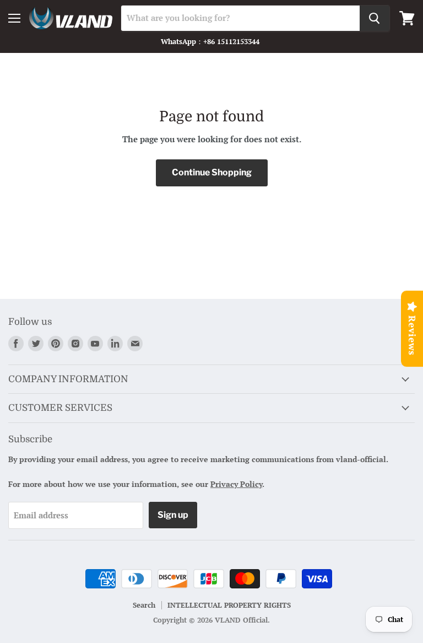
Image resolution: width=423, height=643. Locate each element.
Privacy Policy (236, 484)
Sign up (173, 515)
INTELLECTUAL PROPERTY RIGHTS (229, 605)
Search (144, 605)
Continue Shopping (212, 172)
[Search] (374, 18)
